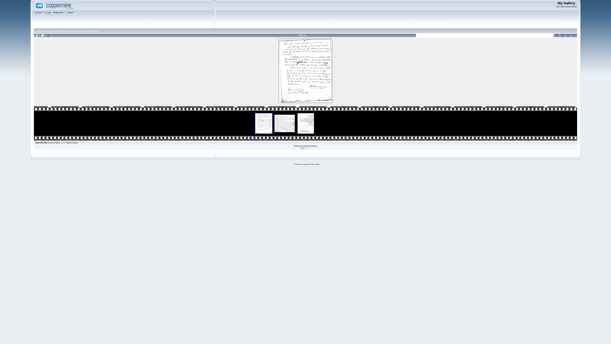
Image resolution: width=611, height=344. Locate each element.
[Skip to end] (574, 35)
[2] (303, 148)
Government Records (90, 31)
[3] (306, 148)
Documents (73, 31)
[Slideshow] (48, 35)
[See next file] (568, 35)
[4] (308, 148)
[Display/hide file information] (43, 35)
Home (39, 31)
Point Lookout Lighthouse (55, 31)
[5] (310, 148)
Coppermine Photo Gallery (311, 164)
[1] (301, 148)
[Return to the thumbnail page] (37, 35)
